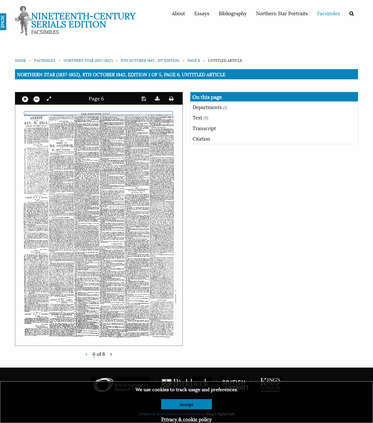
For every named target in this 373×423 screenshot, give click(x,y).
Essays (201, 13)
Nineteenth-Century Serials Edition (83, 19)
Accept (186, 404)
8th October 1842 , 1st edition (150, 60)
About (178, 13)
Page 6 (194, 60)
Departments (210, 107)
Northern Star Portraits (282, 13)
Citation (201, 138)
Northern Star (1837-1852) (88, 60)
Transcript (204, 128)
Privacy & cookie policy (186, 418)
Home (20, 60)
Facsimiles (328, 13)
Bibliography (233, 13)
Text (200, 117)
